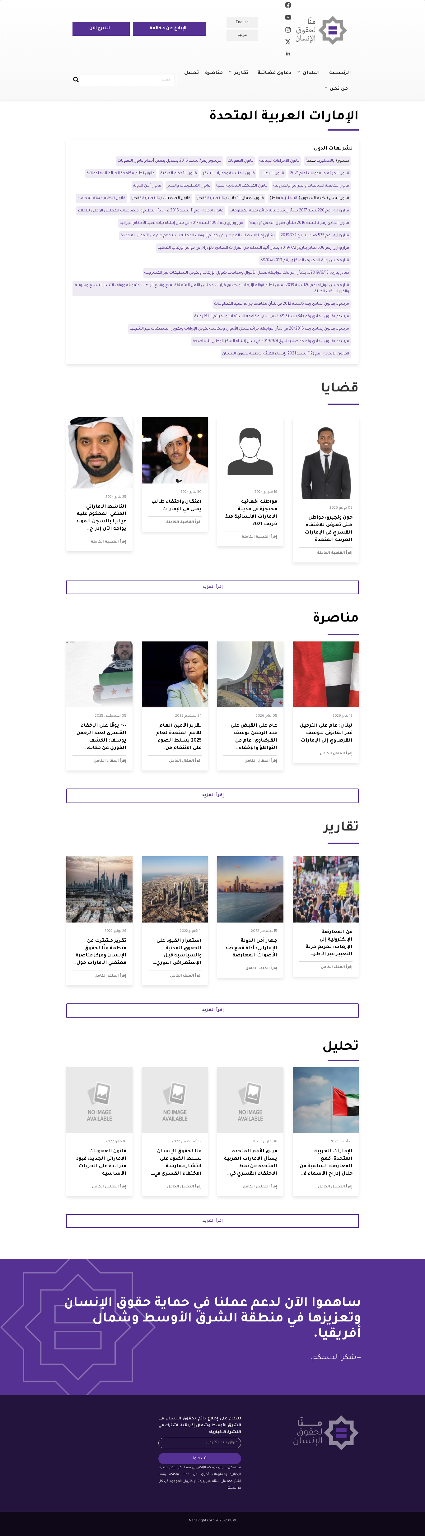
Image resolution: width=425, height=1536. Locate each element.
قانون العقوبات (240, 161)
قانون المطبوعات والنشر (188, 186)
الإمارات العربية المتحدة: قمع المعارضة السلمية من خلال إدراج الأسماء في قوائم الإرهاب (326, 1163)
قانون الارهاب (272, 173)
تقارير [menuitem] (244, 76)
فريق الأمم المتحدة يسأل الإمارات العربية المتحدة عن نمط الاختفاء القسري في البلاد (250, 1163)
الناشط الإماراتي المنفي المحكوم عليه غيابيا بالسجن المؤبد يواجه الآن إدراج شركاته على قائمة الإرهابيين (101, 518)
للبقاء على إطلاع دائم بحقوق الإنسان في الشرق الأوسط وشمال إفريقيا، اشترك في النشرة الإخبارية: (199, 1426)
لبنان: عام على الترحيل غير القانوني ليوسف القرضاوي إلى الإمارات (326, 733)
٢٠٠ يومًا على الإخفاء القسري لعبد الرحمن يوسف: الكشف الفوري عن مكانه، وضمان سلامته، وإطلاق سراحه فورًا (101, 737)
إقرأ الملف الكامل (337, 967)
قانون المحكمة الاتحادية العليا (242, 186)
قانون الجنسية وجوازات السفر (229, 173)
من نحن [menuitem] (342, 91)
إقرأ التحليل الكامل (335, 1187)
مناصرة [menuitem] (214, 73)
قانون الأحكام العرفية (179, 173)
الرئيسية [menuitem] (340, 73)
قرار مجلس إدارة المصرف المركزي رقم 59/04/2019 (305, 260)
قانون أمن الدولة (147, 186)
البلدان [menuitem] (314, 76)
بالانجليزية (325, 161)
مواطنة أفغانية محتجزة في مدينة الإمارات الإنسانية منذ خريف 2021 (251, 513)
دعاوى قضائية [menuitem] (274, 73)
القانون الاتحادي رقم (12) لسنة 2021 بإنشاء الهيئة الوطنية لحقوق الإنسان (285, 354)
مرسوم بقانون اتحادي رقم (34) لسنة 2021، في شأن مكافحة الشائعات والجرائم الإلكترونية (271, 316)
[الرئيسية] (323, 30)
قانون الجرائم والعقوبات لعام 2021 (319, 173)
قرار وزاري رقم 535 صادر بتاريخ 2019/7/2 (315, 236)
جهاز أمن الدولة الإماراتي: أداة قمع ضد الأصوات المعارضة (251, 948)
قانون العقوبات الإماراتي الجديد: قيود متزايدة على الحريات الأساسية (101, 1163)
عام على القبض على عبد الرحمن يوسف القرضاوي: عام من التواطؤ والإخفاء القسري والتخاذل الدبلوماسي (254, 737)
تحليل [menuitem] (191, 73)
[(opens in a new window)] (288, 6)
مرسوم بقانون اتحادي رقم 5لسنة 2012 (281, 304)
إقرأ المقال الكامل (336, 754)
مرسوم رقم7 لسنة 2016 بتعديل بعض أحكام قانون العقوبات (169, 161)
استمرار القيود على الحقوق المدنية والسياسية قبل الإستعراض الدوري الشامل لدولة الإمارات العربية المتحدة (175, 952)
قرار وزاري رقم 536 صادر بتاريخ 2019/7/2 (314, 248)
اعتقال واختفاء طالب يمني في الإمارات (176, 505)
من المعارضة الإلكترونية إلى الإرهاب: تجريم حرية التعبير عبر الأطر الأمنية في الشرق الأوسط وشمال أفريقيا (329, 944)
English (242, 23)
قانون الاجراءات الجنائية (279, 161)
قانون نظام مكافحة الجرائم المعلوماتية (121, 173)
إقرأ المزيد (213, 587)
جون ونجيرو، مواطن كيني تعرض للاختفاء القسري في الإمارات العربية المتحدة (329, 529)
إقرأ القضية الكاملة (335, 553)
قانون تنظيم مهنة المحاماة (101, 198)
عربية (242, 35)
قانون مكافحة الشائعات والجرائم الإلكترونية (311, 186)
